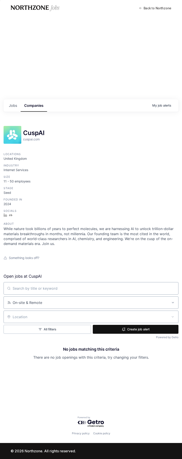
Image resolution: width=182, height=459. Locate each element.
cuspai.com (31, 139)
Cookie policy (101, 433)
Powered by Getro (167, 337)
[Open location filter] (173, 317)
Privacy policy (81, 433)
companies (34, 105)
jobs (13, 105)
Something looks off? (24, 258)
